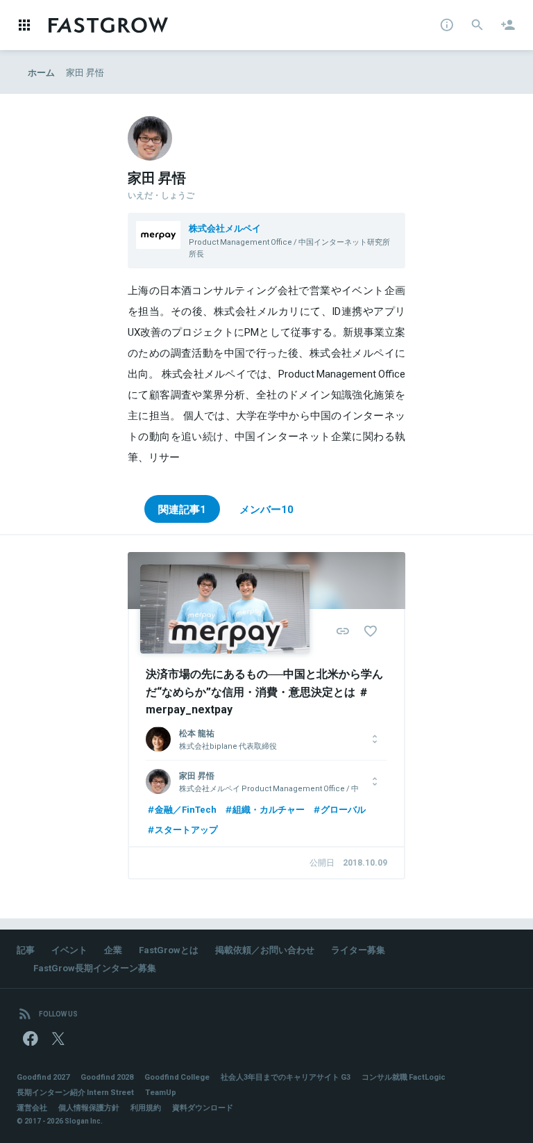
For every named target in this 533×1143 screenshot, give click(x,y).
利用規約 (145, 1107)
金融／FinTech (186, 809)
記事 (26, 949)
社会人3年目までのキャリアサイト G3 (285, 1077)
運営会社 (32, 1107)
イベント (69, 949)
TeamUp (160, 1092)
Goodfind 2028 (107, 1077)
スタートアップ (186, 829)
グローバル (343, 809)
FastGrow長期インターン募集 (94, 967)
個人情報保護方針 (88, 1107)
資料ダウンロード (202, 1107)
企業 (113, 949)
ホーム (41, 72)
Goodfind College (177, 1077)
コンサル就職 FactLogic (404, 1077)
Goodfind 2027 (43, 1077)
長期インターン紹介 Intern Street (75, 1092)
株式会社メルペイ (225, 227)
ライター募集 (358, 949)
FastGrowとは (168, 949)
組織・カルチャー (268, 809)
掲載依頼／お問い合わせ (264, 949)
